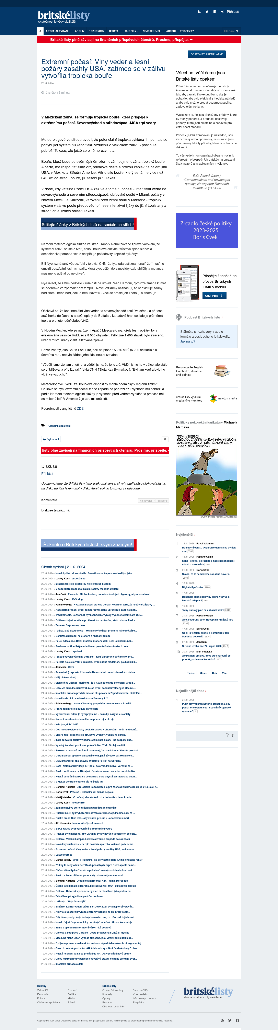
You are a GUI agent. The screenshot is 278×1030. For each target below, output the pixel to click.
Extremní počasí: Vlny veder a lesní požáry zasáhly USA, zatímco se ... (96, 849)
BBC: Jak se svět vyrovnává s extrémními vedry (84, 828)
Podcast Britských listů (202, 317)
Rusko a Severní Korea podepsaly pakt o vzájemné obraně (89, 875)
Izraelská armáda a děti (69, 964)
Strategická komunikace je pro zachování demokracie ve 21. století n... (117, 787)
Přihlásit (232, 11)
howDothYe (78, 802)
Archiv (79, 31)
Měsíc (203, 673)
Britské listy (65, 17)
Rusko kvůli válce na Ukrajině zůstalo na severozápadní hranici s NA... (96, 771)
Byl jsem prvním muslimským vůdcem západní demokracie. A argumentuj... (99, 943)
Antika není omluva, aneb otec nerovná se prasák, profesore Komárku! (206, 657)
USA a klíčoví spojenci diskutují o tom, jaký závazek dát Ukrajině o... (95, 755)
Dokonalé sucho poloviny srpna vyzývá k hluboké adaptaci (206, 598)
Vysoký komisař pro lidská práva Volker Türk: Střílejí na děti (90, 745)
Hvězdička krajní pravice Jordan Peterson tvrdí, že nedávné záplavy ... (114, 604)
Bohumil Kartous (65, 787)
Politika (72, 994)
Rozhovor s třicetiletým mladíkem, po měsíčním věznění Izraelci (92, 646)
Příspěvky (187, 31)
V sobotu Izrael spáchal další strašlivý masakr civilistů (87, 589)
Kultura (41, 998)
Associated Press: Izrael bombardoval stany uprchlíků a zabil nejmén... (96, 610)
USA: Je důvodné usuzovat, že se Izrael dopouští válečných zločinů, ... (96, 688)
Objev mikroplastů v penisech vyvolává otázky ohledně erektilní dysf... (96, 958)
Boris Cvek (62, 792)
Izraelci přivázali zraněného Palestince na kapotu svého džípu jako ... (95, 573)
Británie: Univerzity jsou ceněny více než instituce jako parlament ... (95, 891)
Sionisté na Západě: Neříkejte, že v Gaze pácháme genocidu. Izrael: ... (95, 682)
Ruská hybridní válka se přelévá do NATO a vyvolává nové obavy (93, 953)
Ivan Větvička (204, 651)
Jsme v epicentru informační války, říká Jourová (83, 927)
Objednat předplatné (207, 54)
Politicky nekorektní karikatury (206, 424)
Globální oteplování (59, 426)
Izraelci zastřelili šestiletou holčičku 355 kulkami (83, 584)
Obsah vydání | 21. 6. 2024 (63, 566)
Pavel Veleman (204, 543)
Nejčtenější (184, 534)
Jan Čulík (61, 594)
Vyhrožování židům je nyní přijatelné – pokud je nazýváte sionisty (93, 714)
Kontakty (107, 994)
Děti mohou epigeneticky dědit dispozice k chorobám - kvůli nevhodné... (97, 729)
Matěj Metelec (64, 797)
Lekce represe (64, 854)
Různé (71, 1002)
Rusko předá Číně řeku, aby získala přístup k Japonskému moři (92, 818)
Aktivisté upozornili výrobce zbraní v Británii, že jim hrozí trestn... (93, 912)
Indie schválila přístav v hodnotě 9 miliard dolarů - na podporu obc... (94, 740)
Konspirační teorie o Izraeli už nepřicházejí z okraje (85, 719)
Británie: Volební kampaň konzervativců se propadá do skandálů (93, 839)
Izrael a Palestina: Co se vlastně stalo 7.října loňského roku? (107, 859)
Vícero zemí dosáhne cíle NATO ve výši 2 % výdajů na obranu (91, 735)
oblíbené (162, 500)
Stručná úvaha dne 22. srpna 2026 (205, 646)
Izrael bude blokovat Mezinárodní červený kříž (82, 698)
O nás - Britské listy (112, 990)
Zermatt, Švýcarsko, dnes (70, 625)
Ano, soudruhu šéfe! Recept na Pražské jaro (207, 621)
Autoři (171, 31)
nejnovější (146, 500)
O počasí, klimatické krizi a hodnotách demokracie (102, 797)
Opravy (106, 998)
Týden (191, 673)
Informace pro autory (144, 998)
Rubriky (131, 31)
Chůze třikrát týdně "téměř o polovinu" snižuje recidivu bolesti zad (94, 870)
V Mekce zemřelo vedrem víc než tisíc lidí (79, 781)
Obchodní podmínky (113, 1006)
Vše (224, 673)
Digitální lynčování (196, 587)
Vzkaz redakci (140, 994)
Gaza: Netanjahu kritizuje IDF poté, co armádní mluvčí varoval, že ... (94, 766)
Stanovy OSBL (141, 990)
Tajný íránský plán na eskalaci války (206, 610)
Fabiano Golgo (64, 604)
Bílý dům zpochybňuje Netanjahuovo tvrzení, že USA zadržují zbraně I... (96, 917)
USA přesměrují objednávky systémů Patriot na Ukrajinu (88, 761)
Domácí (72, 990)
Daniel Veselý (63, 859)
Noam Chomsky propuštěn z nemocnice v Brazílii (102, 703)
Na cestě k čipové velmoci (87, 823)
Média (71, 998)
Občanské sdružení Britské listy (77, 1020)
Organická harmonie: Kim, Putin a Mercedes (102, 880)
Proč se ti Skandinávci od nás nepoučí (92, 792)
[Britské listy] (89, 224)
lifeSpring (77, 599)
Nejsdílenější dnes (190, 690)
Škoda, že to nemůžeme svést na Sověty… (206, 575)
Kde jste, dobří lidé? (67, 724)
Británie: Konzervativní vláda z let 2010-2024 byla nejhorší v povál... (95, 906)
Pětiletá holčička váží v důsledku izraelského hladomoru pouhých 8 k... (96, 662)
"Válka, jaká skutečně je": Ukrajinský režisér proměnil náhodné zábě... (96, 630)
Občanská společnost (49, 1002)
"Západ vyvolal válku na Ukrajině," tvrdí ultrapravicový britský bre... (95, 656)
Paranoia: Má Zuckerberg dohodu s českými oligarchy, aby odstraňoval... (110, 594)
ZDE (80, 408)
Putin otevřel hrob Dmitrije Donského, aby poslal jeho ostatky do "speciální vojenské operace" (206, 707)
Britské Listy (208, 993)
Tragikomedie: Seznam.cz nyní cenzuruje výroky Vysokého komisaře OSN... (99, 615)
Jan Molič (61, 667)
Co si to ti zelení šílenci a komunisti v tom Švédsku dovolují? (206, 634)
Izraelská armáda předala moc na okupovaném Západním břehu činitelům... (99, 693)
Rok (214, 673)
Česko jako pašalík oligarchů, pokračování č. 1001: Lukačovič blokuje (96, 886)
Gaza (71, 667)
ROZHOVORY (96, 31)
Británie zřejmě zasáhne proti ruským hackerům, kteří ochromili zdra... (96, 620)
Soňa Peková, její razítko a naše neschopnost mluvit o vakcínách (208, 562)
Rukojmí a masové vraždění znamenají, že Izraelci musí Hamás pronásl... (97, 750)
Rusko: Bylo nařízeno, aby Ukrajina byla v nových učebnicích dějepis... (96, 833)
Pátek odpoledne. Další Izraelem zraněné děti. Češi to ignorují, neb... (94, 641)
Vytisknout (53, 439)
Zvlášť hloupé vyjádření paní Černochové (79, 896)
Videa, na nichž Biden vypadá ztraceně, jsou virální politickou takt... (94, 938)
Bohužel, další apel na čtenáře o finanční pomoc (83, 636)
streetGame (78, 578)
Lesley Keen (63, 578)
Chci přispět (214, 296)
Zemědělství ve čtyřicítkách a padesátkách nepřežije (86, 807)
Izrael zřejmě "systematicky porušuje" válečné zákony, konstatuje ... (95, 922)
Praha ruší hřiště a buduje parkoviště (77, 708)
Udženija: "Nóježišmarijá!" (71, 901)
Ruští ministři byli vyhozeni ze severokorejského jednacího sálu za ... (95, 813)
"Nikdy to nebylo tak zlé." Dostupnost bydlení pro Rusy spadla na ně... (96, 865)
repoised (77, 651)
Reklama (107, 1002)
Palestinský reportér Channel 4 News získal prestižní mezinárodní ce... (96, 672)
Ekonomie (42, 994)
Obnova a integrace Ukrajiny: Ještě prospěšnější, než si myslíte (92, 932)
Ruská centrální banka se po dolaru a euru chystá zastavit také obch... (96, 776)
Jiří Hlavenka (63, 823)
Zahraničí (42, 990)
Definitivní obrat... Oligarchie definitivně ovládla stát (209, 549)
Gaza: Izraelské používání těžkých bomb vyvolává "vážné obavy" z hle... (97, 948)
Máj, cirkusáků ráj (66, 677)
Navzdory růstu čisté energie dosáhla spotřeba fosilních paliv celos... (95, 844)
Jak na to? (187, 341)
